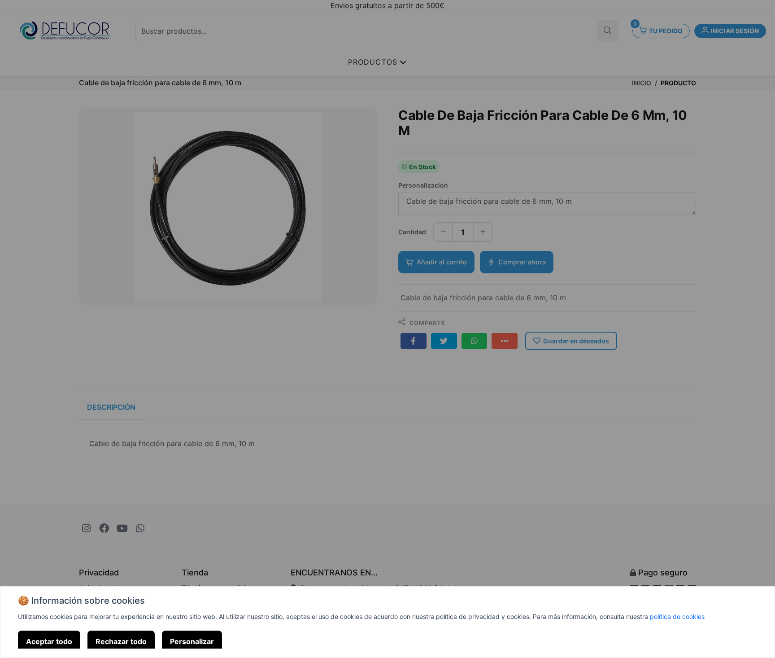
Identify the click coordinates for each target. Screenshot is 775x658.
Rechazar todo (121, 641)
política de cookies (677, 616)
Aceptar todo (49, 641)
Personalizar (192, 641)
